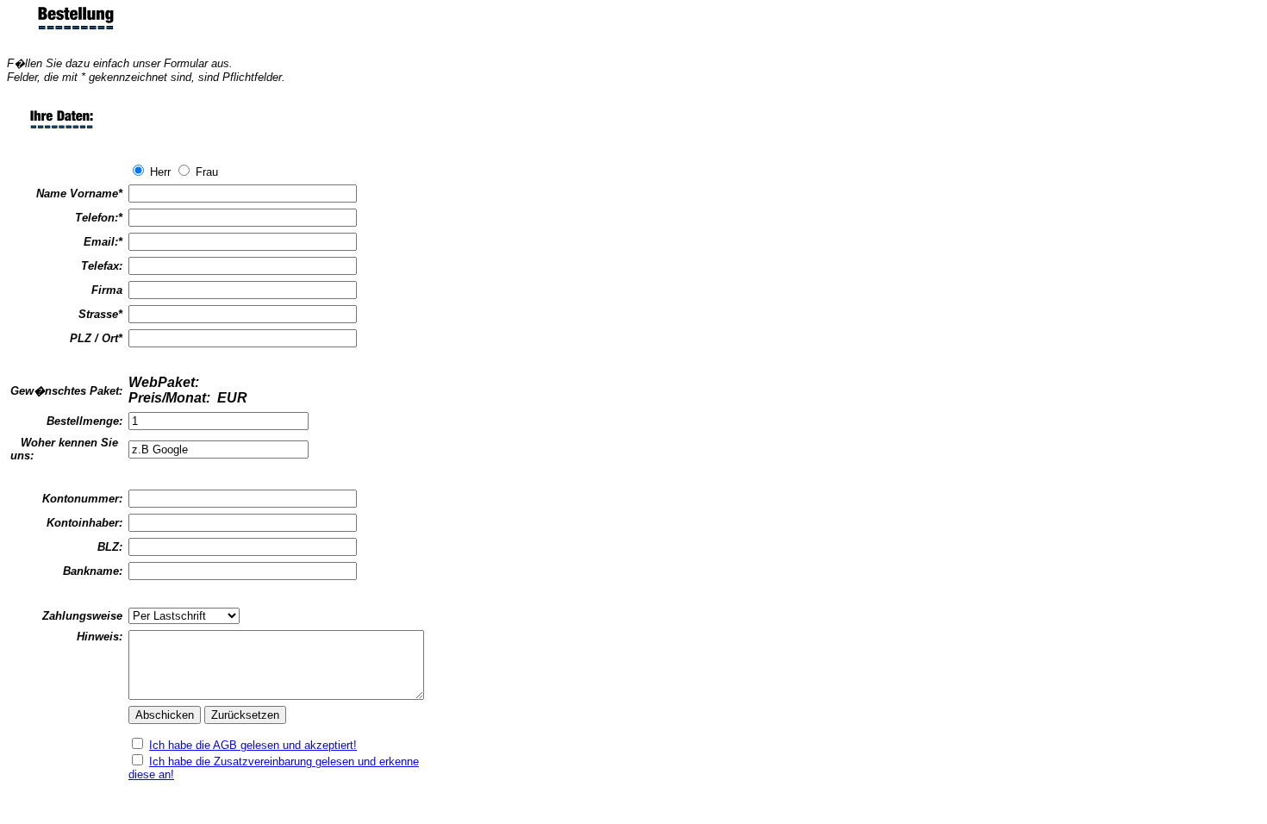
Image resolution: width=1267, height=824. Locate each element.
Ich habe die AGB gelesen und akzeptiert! (253, 745)
